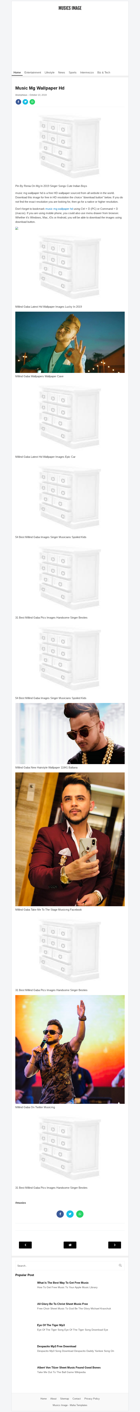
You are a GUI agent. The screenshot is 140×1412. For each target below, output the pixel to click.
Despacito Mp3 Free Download (56, 1346)
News (61, 72)
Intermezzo (87, 72)
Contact (77, 1398)
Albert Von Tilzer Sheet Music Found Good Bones (69, 1367)
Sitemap (64, 1398)
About (53, 1398)
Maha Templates (78, 1405)
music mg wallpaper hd (59, 208)
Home (17, 72)
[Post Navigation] (70, 1245)
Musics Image (70, 8)
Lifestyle (50, 72)
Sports (73, 72)
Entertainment (32, 72)
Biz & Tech (103, 72)
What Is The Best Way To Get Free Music (63, 1282)
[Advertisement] (70, 42)
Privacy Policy (92, 1398)
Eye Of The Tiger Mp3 (51, 1325)
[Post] (24, 1297)
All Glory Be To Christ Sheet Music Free (62, 1303)
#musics (20, 1202)
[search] (120, 1265)
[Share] (18, 102)
